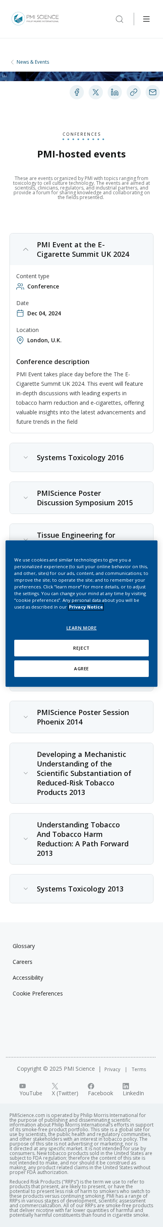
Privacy (112, 1069)
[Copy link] (134, 92)
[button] (81, 249)
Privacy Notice (86, 607)
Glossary (24, 946)
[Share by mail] (153, 92)
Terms (139, 1069)
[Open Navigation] (146, 19)
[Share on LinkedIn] (115, 92)
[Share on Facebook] (77, 92)
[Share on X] (96, 92)
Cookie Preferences (38, 993)
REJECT (81, 648)
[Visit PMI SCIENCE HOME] (35, 19)
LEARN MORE (81, 628)
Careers (22, 961)
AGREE (81, 668)
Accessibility (28, 977)
